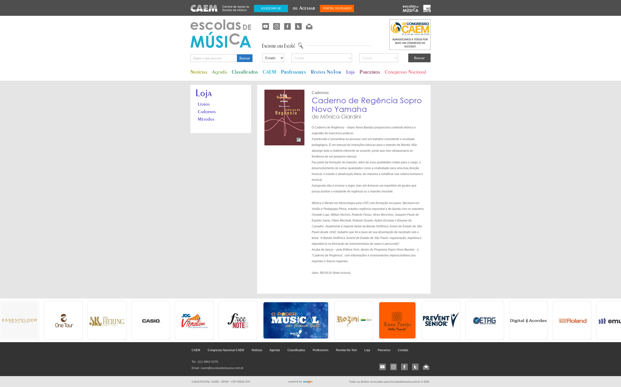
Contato (403, 350)
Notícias (198, 72)
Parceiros (370, 72)
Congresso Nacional (405, 72)
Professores (293, 72)
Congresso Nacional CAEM (226, 350)
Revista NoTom (326, 72)
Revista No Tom (346, 350)
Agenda (219, 72)
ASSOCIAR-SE (271, 8)
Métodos (206, 119)
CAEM (269, 72)
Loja (350, 72)
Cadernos (207, 111)
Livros (204, 104)
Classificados (245, 72)
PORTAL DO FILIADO (337, 8)
